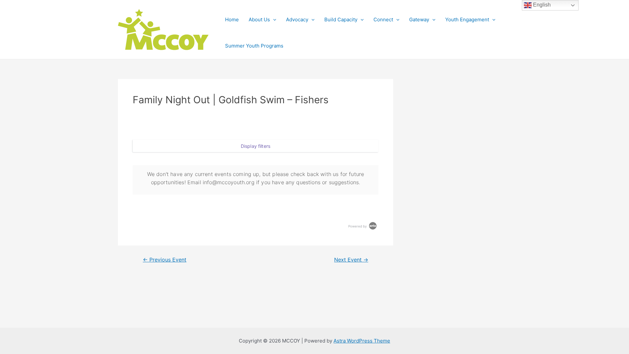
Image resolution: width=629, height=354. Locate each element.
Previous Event (164, 260)
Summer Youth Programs (254, 46)
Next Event (351, 260)
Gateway (419, 19)
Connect (383, 19)
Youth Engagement (467, 19)
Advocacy (297, 19)
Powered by (358, 226)
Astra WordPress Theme (362, 341)
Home (232, 19)
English (541, 5)
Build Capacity (340, 19)
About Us (259, 19)
